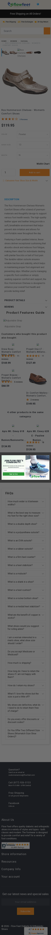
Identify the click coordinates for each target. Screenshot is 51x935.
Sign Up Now (13, 474)
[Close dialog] (48, 456)
